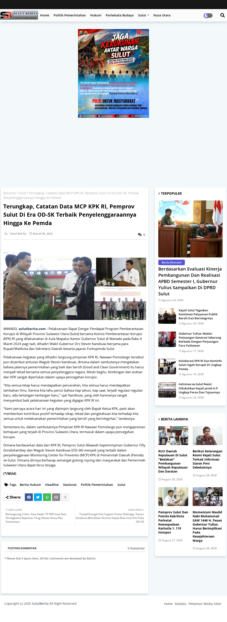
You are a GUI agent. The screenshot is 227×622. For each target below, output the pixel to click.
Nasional (69, 485)
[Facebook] (29, 497)
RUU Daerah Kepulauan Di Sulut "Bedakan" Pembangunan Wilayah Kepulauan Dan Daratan (173, 461)
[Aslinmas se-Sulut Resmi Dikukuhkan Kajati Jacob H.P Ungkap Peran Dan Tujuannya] (167, 390)
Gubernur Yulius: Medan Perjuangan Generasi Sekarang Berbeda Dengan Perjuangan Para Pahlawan (200, 340)
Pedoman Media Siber (205, 604)
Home (44, 15)
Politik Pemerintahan (70, 15)
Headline (52, 485)
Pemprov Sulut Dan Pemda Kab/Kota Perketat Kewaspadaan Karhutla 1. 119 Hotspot (173, 522)
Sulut (142, 15)
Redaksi (180, 604)
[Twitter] (38, 497)
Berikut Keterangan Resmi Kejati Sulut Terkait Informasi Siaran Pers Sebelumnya (207, 459)
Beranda (9, 193)
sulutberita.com (32, 328)
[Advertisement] (113, 151)
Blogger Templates (36, 614)
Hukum (95, 15)
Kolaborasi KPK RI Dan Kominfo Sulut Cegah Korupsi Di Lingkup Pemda (200, 365)
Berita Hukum (30, 485)
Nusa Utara (161, 15)
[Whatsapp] (47, 497)
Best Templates (87, 614)
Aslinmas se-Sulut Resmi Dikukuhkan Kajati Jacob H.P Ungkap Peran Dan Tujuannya (199, 388)
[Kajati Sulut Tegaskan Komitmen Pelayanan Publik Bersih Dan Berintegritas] (167, 316)
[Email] (56, 497)
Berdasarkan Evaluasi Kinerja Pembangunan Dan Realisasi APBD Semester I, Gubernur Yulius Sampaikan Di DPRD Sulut (190, 281)
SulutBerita (40, 603)
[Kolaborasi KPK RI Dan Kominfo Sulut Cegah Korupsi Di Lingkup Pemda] (167, 366)
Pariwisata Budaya (120, 15)
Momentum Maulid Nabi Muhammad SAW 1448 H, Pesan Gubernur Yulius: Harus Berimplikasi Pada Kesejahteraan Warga (207, 526)
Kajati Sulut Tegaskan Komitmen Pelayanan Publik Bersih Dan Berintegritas (198, 314)
